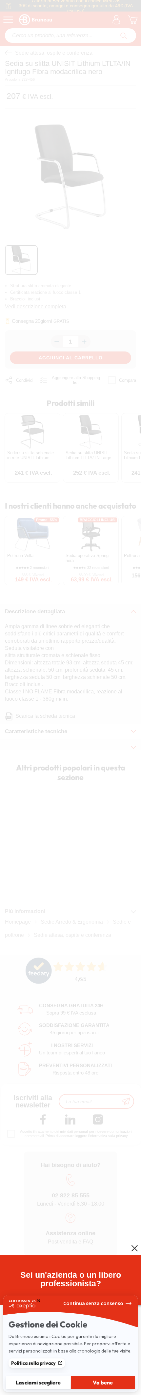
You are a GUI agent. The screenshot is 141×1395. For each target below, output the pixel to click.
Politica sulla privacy (33, 1363)
